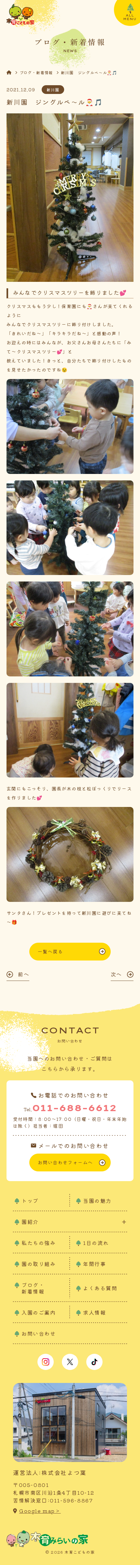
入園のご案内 (38, 1312)
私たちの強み (38, 1243)
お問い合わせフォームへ (65, 1162)
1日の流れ (96, 1243)
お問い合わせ (38, 1333)
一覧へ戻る (50, 951)
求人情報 (94, 1312)
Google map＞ (40, 1510)
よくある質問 (100, 1288)
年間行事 (94, 1264)
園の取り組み (38, 1264)
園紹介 (30, 1221)
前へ (23, 974)
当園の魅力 (97, 1200)
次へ (116, 974)
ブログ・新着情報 (36, 72)
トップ (30, 1200)
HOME (13, 72)
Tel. (70, 1107)
